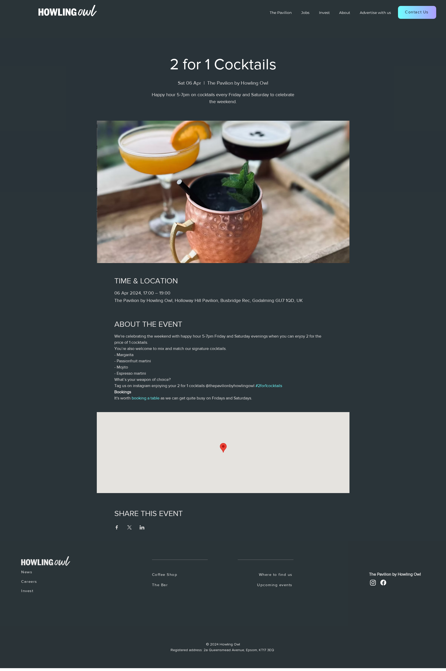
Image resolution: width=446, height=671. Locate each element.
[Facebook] (383, 582)
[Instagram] (373, 582)
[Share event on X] (129, 527)
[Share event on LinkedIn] (142, 527)
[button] (417, 12)
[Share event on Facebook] (116, 527)
